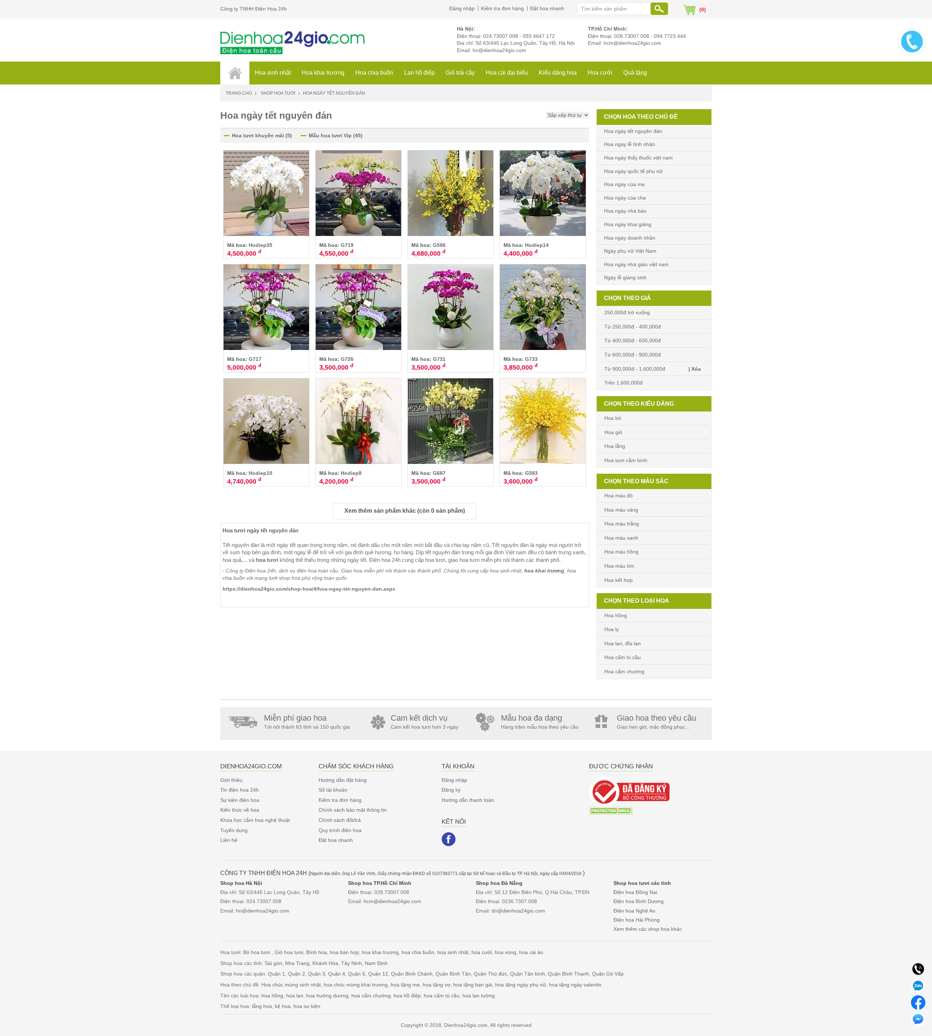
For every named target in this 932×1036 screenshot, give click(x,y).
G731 (439, 359)
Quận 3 (316, 974)
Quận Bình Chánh (412, 974)
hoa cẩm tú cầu (441, 995)
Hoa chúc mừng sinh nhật (291, 985)
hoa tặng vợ (436, 985)
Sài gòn (273, 963)
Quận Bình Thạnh (568, 974)
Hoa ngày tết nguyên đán (633, 131)
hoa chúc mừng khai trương (356, 985)
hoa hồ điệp (407, 995)
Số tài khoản (333, 790)
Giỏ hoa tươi (289, 952)
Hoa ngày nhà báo (625, 211)
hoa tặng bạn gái (472, 985)
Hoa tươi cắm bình (625, 460)
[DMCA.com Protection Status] (611, 810)
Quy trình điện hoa (340, 830)
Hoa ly (611, 629)
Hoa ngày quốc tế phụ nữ (633, 171)
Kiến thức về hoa (239, 810)
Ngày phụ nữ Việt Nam (630, 251)
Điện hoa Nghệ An (634, 911)
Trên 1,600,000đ (623, 383)
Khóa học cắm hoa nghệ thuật (255, 820)
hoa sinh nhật (453, 952)
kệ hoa (283, 1006)
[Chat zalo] (918, 985)
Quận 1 (276, 974)
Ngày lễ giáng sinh (625, 277)
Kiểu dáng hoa (558, 73)
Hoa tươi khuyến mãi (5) (262, 135)
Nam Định (376, 963)
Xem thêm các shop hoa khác (647, 929)
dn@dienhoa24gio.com (518, 911)
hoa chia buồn (418, 952)
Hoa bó (612, 418)
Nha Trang (297, 963)
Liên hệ (228, 840)
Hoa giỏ (613, 432)
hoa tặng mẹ (405, 985)
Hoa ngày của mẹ (624, 184)
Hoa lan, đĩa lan (622, 643)
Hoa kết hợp (618, 580)
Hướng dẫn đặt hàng (343, 780)
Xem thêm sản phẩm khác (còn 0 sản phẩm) (404, 511)
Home (234, 73)
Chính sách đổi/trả (340, 820)
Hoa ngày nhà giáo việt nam (636, 264)
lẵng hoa (262, 1006)
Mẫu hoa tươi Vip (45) (336, 135)
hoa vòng (505, 952)
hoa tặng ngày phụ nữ (520, 985)
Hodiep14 (537, 245)
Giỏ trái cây (460, 73)
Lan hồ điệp (419, 73)
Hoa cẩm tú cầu (622, 657)
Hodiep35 (260, 245)
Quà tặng (635, 73)
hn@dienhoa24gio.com (499, 50)
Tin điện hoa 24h (239, 790)
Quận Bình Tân (453, 974)
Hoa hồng (615, 615)
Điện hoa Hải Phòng (636, 920)
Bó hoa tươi (257, 952)
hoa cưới (481, 952)
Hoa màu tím (619, 566)
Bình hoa (316, 952)
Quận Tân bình (527, 974)
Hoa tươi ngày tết (244, 530)
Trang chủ (239, 93)
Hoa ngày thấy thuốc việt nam (638, 158)
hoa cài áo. (532, 952)
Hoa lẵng (614, 446)
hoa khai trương (380, 952)
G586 (439, 245)
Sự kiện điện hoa (239, 800)
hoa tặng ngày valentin (575, 985)
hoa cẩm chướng (371, 995)
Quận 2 (296, 974)
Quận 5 (356, 974)
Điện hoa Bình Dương (638, 901)
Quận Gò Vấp (608, 974)
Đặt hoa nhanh (547, 8)
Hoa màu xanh (621, 538)
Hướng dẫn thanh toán (468, 800)
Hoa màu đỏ (618, 496)
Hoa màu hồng (621, 552)
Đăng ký (451, 790)
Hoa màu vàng (621, 510)
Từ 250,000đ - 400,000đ (632, 327)
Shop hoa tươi (278, 93)
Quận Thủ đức (490, 974)
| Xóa (694, 369)
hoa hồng (272, 995)
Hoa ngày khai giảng (627, 224)
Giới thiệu (231, 780)
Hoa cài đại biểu (507, 73)
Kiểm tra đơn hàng (502, 8)
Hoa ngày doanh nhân (629, 238)
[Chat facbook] (918, 1002)
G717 (255, 359)
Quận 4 (336, 974)
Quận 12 (378, 974)
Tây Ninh (351, 963)
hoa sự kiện (306, 1006)
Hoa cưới (600, 73)
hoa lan (294, 995)
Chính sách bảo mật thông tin (353, 810)
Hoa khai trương (323, 73)
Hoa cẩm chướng (624, 671)
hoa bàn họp (344, 952)
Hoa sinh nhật (273, 73)
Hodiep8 (351, 473)
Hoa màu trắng (621, 524)
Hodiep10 (260, 473)
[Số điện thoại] (918, 968)
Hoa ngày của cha (625, 198)
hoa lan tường (478, 995)
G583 (531, 473)
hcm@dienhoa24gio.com (632, 43)
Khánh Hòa (325, 963)
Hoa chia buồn (374, 73)
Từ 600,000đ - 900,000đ (632, 355)
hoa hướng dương (327, 995)
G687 (439, 473)
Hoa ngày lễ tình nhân (629, 144)
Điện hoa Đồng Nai (635, 892)
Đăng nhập (462, 8)
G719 (347, 245)
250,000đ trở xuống (627, 312)
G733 (531, 359)
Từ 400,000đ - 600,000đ (632, 340)
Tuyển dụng (234, 830)
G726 (347, 359)
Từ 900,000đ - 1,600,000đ (634, 369)
